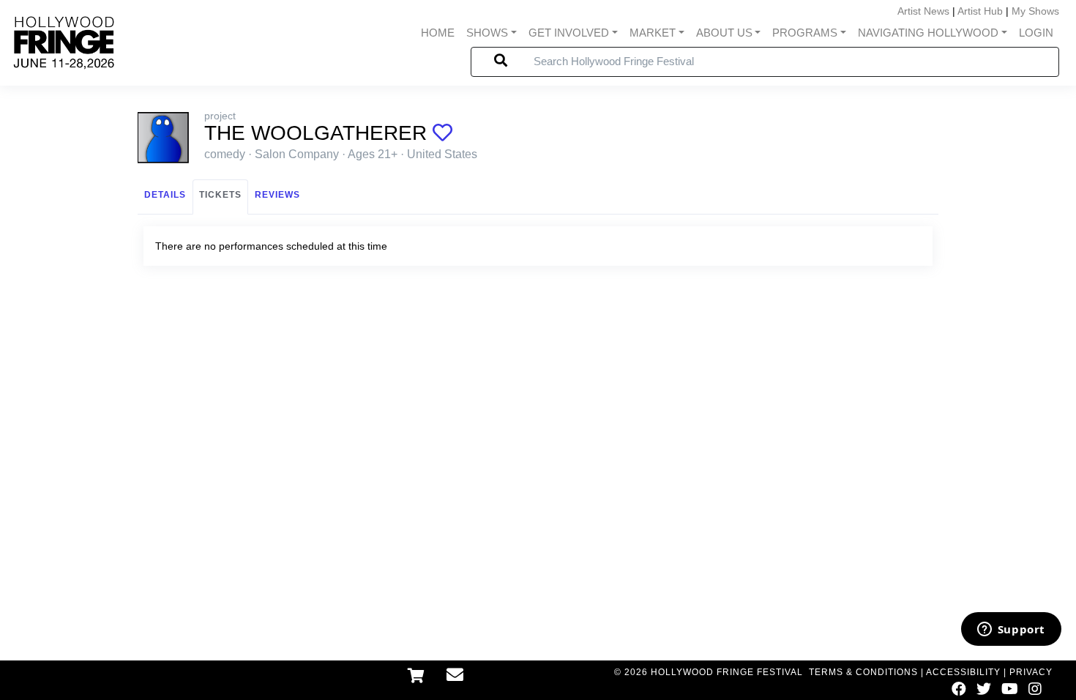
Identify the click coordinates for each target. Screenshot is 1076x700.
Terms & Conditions (863, 672)
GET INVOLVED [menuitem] (568, 32)
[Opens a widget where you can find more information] (1010, 630)
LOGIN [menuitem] (1036, 32)
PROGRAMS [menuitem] (804, 32)
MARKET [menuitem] (652, 32)
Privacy (1031, 672)
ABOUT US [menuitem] (724, 32)
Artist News (923, 11)
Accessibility (963, 672)
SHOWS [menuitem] (487, 32)
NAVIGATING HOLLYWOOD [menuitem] (928, 32)
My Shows (1035, 11)
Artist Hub (980, 11)
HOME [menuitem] (438, 32)
